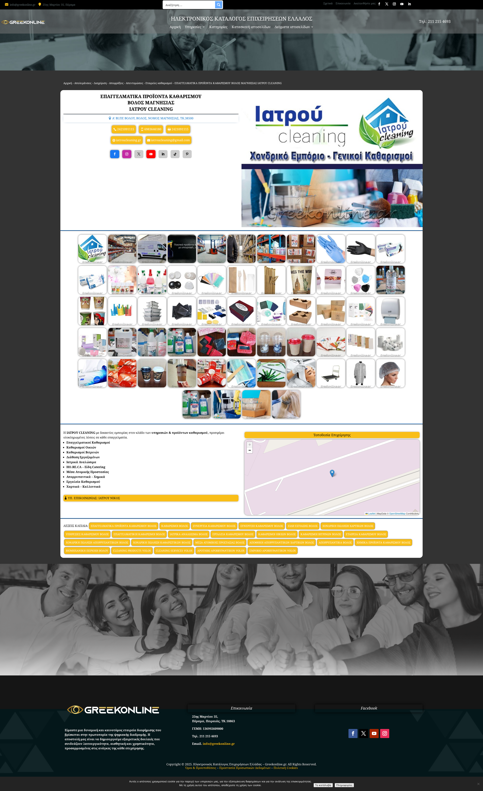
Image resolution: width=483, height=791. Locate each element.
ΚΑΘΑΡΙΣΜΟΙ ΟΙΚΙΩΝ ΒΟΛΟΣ (277, 534)
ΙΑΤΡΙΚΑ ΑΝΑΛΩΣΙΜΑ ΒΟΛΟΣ (189, 534)
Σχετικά (328, 3)
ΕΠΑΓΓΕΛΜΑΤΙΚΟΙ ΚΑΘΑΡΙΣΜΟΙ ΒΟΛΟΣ (139, 534)
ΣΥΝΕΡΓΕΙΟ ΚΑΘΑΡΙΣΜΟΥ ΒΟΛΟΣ (261, 526)
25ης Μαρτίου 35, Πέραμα (59, 4)
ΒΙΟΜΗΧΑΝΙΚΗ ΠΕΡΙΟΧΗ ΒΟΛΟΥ (87, 550)
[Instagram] (126, 154)
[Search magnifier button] (218, 4)
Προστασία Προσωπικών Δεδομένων (245, 768)
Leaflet (371, 513)
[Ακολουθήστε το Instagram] (394, 4)
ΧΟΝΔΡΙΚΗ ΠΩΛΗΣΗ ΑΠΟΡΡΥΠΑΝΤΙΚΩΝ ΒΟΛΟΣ (97, 542)
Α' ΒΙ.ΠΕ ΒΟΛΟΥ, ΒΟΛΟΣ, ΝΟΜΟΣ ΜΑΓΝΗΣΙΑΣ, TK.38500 (152, 118)
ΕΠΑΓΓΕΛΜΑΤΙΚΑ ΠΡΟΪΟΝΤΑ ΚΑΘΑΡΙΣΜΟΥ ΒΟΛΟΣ (123, 526)
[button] (332, 473)
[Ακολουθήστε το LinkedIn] (409, 4)
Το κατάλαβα (323, 785)
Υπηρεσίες (193, 27)
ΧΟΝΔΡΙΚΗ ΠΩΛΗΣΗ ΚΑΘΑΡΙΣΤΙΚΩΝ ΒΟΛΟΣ (161, 542)
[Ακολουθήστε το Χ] (387, 4)
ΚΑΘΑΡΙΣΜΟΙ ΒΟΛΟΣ (174, 526)
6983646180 (152, 129)
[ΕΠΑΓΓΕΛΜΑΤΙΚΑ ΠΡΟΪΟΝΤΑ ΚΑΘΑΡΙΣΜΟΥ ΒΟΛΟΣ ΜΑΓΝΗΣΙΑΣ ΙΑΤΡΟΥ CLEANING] (92, 262)
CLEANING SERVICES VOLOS (174, 550)
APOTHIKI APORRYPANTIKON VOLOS (221, 550)
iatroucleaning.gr (128, 140)
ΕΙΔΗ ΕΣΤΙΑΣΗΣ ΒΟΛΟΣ (303, 526)
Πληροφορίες (344, 785)
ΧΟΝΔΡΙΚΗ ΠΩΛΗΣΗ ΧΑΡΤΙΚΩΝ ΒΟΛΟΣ (347, 526)
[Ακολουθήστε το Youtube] (402, 4)
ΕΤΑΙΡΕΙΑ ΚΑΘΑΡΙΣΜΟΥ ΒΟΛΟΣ (366, 534)
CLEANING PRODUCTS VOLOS (132, 550)
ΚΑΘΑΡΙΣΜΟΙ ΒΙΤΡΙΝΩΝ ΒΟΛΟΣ (321, 534)
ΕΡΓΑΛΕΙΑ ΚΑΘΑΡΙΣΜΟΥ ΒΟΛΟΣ (232, 534)
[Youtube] (150, 154)
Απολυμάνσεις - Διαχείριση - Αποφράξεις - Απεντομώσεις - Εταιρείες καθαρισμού (123, 83)
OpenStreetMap (397, 513)
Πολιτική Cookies (286, 768)
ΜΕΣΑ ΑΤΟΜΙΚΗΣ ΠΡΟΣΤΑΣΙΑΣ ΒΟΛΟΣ (220, 542)
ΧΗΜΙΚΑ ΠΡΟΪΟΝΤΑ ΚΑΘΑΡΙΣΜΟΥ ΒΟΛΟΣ (383, 542)
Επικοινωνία (343, 3)
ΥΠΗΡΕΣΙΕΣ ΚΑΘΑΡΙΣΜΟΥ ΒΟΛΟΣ (87, 534)
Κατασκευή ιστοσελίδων (251, 27)
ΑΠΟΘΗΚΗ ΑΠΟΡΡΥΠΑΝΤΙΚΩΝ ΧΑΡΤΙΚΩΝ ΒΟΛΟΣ (281, 542)
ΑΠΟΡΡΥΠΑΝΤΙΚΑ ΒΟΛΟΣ (335, 542)
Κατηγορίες (218, 27)
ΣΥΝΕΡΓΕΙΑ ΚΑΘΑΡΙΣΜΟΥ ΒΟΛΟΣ (214, 526)
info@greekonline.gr (22, 4)
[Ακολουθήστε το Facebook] (379, 4)
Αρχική (175, 27)
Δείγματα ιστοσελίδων (292, 27)
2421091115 (125, 129)
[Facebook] (114, 154)
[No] (478, 784)
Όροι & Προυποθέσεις (200, 768)
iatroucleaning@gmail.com (170, 140)
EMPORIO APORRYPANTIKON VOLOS (272, 550)
